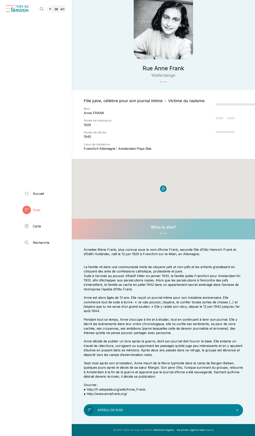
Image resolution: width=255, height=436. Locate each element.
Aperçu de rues (110, 410)
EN (62, 9)
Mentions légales (164, 429)
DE (56, 9)
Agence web (197, 429)
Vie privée (182, 429)
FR (50, 9)
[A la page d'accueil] (17, 8)
